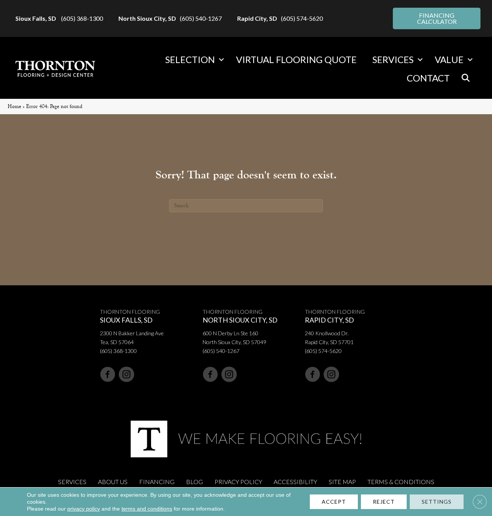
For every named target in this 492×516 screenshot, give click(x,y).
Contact (428, 77)
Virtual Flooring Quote (296, 59)
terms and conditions (146, 509)
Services (393, 59)
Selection (190, 59)
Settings (437, 501)
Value (449, 59)
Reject (384, 501)
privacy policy (83, 509)
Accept (334, 501)
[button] (221, 59)
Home (14, 106)
